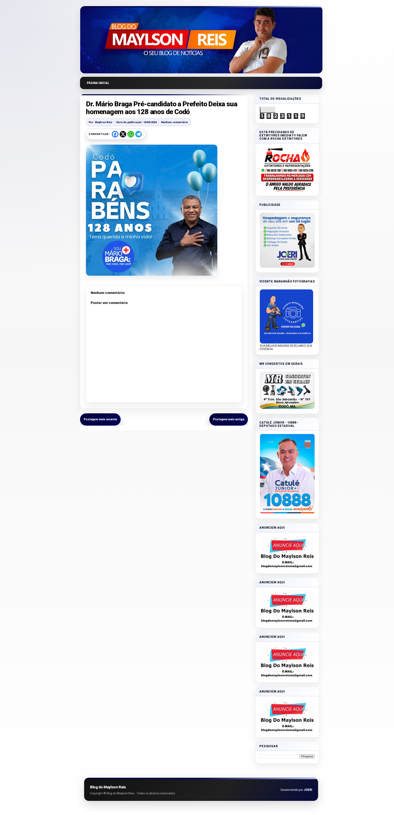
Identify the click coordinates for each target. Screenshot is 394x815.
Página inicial (98, 83)
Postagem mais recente (100, 419)
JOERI (308, 789)
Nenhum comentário (174, 122)
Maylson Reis (103, 122)
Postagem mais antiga (228, 419)
